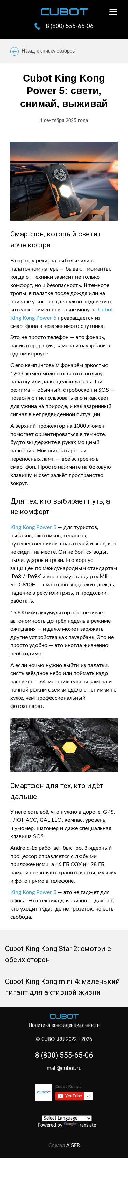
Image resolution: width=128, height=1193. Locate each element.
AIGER (73, 1145)
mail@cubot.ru (64, 1068)
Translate (86, 1125)
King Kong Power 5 (33, 527)
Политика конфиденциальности (64, 1025)
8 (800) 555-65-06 (64, 1055)
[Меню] (111, 11)
